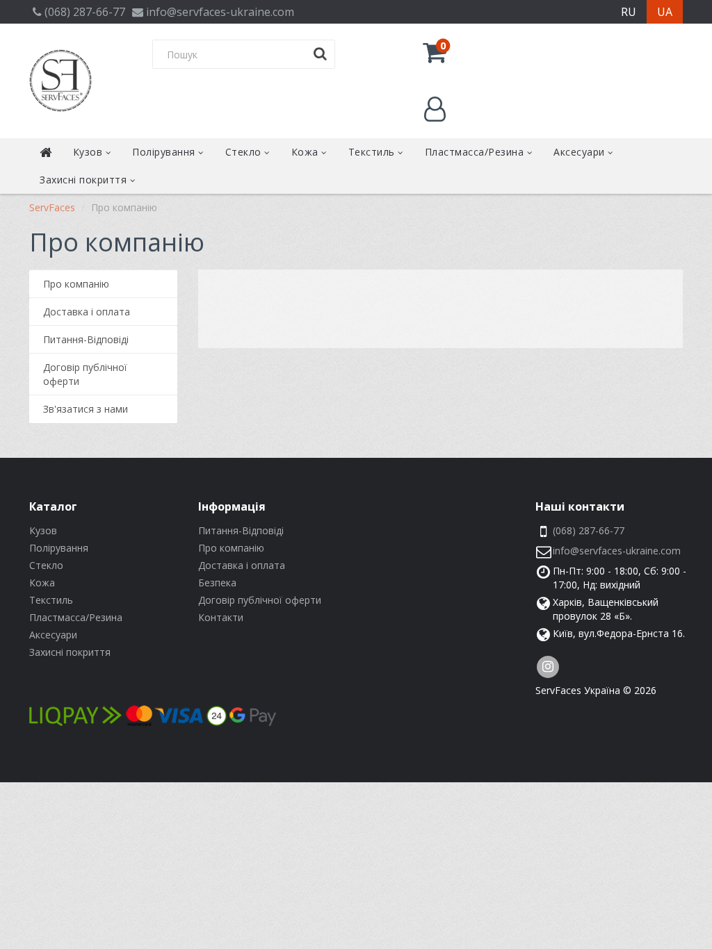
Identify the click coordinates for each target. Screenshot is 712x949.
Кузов (89, 151)
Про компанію (76, 283)
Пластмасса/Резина (476, 151)
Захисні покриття (85, 179)
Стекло (245, 151)
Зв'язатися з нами (85, 408)
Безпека (217, 582)
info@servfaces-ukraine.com (617, 550)
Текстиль (373, 151)
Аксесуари (580, 151)
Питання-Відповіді (86, 339)
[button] (435, 52)
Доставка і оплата (86, 311)
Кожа (306, 151)
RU (628, 11)
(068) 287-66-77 (588, 530)
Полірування (165, 151)
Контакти (220, 617)
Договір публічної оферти (85, 374)
